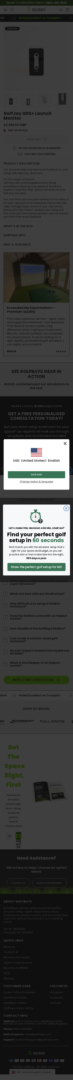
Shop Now (36, 474)
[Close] (65, 443)
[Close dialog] (66, 508)
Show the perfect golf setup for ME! (36, 567)
